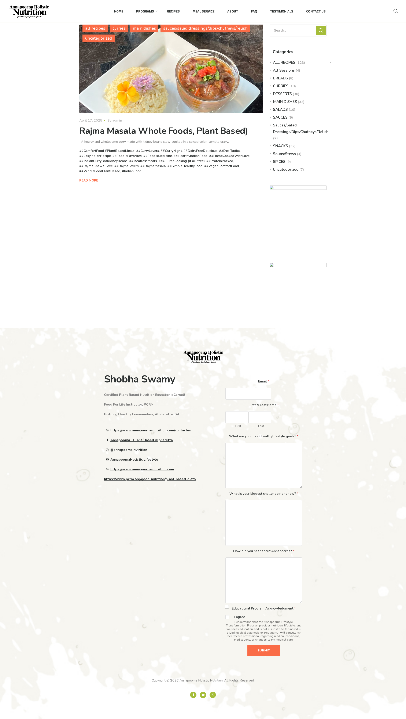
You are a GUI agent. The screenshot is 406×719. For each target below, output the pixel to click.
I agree (239, 617)
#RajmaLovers (128, 166)
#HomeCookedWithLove (230, 156)
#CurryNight (172, 150)
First (238, 426)
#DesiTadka (230, 150)
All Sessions (284, 70)
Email (263, 381)
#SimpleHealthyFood (186, 166)
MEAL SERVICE (203, 11)
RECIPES (173, 11)
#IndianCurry (91, 161)
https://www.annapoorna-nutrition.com (142, 469)
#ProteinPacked (220, 161)
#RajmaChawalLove (97, 166)
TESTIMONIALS (281, 11)
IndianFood (132, 171)
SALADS (280, 109)
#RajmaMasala (154, 166)
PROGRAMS (145, 11)
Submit (264, 651)
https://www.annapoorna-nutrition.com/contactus (150, 430)
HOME (118, 11)
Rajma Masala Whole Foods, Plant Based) (163, 131)
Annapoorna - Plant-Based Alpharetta (141, 440)
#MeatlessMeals (144, 161)
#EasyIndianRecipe (96, 156)
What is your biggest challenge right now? (263, 493)
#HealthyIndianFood (191, 156)
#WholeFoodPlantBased (100, 171)
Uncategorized (286, 169)
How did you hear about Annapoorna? (263, 551)
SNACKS (280, 145)
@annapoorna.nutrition (128, 449)
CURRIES (280, 86)
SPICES (279, 161)
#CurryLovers (148, 150)
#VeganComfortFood (222, 166)
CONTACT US (316, 11)
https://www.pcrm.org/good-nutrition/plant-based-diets (150, 479)
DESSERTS (282, 93)
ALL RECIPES (284, 62)
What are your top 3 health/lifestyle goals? (263, 436)
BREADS (280, 78)
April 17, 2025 (90, 120)
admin (117, 120)
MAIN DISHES (285, 101)
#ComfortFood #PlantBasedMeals (107, 150)
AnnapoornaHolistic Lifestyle (134, 459)
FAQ (254, 11)
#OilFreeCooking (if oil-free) (183, 161)
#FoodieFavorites (128, 156)
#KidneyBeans (116, 161)
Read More (88, 180)
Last (261, 426)
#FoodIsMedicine (158, 156)
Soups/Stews (284, 153)
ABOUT (232, 11)
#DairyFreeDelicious (201, 150)
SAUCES (280, 117)
